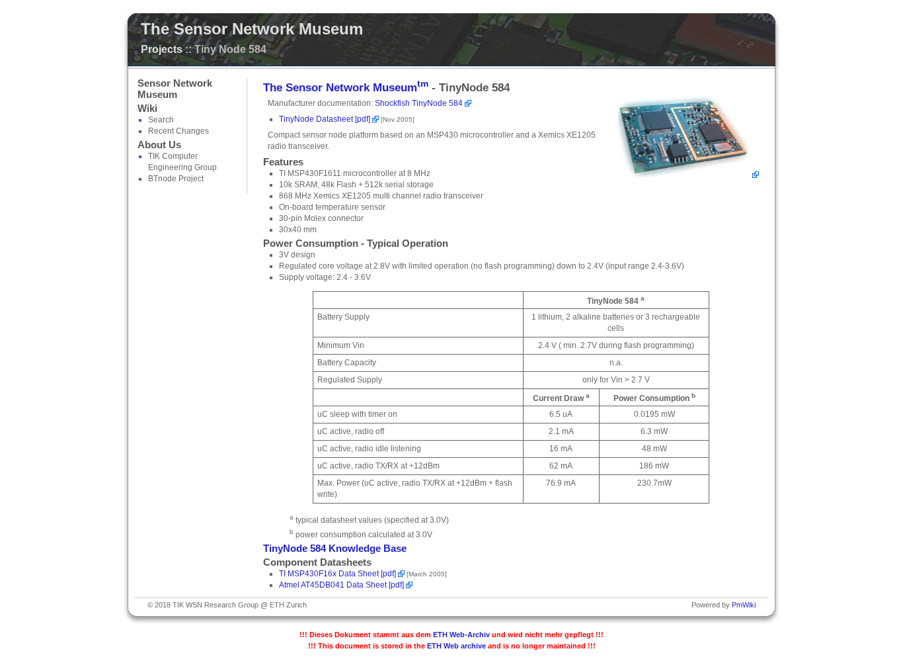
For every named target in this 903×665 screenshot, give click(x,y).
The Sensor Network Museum (252, 29)
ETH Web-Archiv (461, 635)
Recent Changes (178, 131)
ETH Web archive (456, 646)
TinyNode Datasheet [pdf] (324, 119)
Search (161, 119)
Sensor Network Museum (174, 89)
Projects (161, 49)
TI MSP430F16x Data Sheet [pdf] (337, 573)
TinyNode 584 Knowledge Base (335, 548)
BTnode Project (176, 178)
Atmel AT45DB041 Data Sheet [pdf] (341, 585)
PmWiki (744, 605)
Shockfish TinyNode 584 (419, 103)
